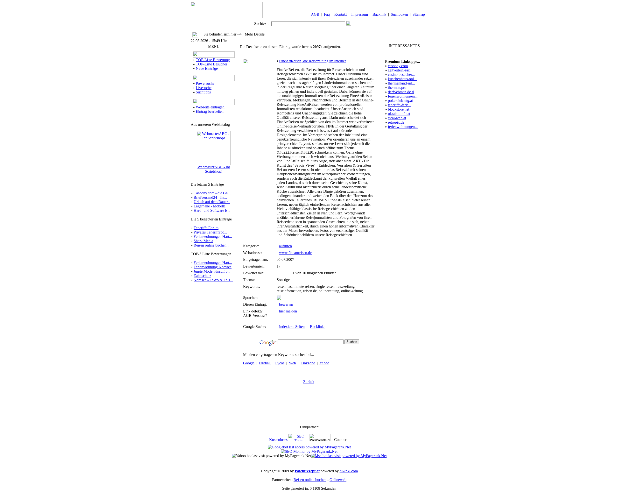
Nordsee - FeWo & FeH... (213, 280)
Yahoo (324, 363)
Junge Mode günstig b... (212, 271)
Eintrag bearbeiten (210, 111)
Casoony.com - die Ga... (212, 193)
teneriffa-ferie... (399, 105)
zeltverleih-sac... (400, 70)
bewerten (286, 304)
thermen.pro (397, 87)
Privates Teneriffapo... (210, 232)
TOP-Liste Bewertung (213, 60)
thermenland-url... (401, 83)
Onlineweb (338, 480)
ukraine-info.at (399, 114)
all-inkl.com (349, 471)
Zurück (308, 382)
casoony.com (398, 66)
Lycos (279, 363)
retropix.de (396, 122)
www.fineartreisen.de (295, 253)
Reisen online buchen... (211, 245)
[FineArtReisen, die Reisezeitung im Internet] (257, 87)
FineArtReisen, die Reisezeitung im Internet (312, 61)
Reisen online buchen (310, 480)
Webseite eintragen (210, 107)
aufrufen (285, 246)
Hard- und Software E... (212, 210)
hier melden (287, 311)
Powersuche (205, 83)
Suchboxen (399, 14)
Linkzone (308, 363)
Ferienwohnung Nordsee (213, 267)
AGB (315, 14)
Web (292, 363)
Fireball (265, 363)
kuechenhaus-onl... (402, 79)
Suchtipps (203, 92)
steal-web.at (397, 118)
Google (248, 363)
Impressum (359, 14)
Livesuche (203, 88)
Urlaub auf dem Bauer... (212, 202)
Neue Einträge (207, 68)
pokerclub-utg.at (400, 101)
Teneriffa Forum (206, 228)
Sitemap (419, 14)
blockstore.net (398, 109)
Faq (327, 14)
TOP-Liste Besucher (211, 64)
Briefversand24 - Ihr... (210, 197)
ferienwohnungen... (403, 96)
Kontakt (340, 14)
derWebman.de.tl (401, 92)
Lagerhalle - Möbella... (211, 206)
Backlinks (317, 327)
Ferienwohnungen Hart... (213, 236)
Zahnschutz (202, 276)
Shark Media (203, 241)
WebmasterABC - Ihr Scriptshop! (213, 169)
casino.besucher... (401, 74)
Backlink (379, 14)
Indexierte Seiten (292, 327)
